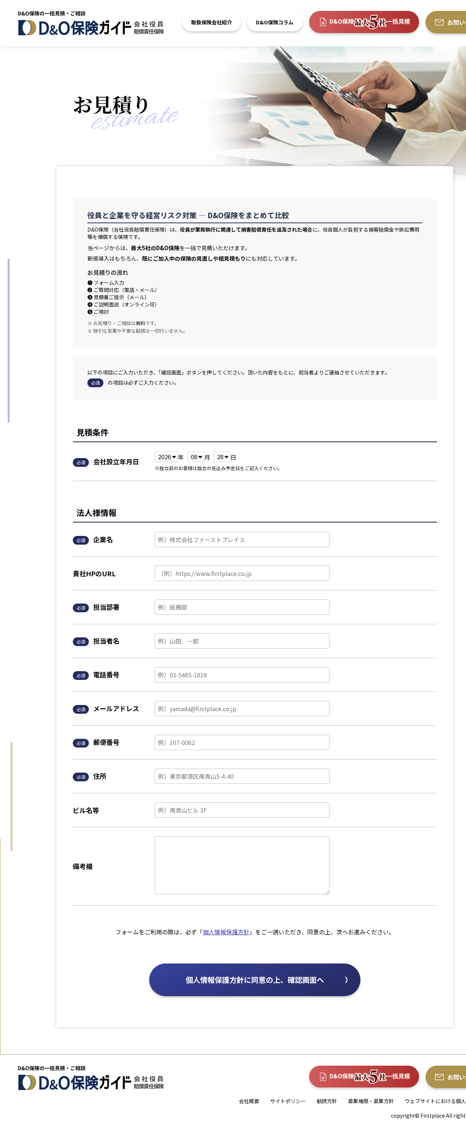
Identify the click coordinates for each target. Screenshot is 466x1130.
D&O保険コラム (274, 22)
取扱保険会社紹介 (211, 22)
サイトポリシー (288, 1101)
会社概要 (249, 1101)
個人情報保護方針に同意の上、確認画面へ (255, 979)
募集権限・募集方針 (371, 1101)
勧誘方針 (327, 1101)
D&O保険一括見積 (369, 21)
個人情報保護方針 (226, 931)
